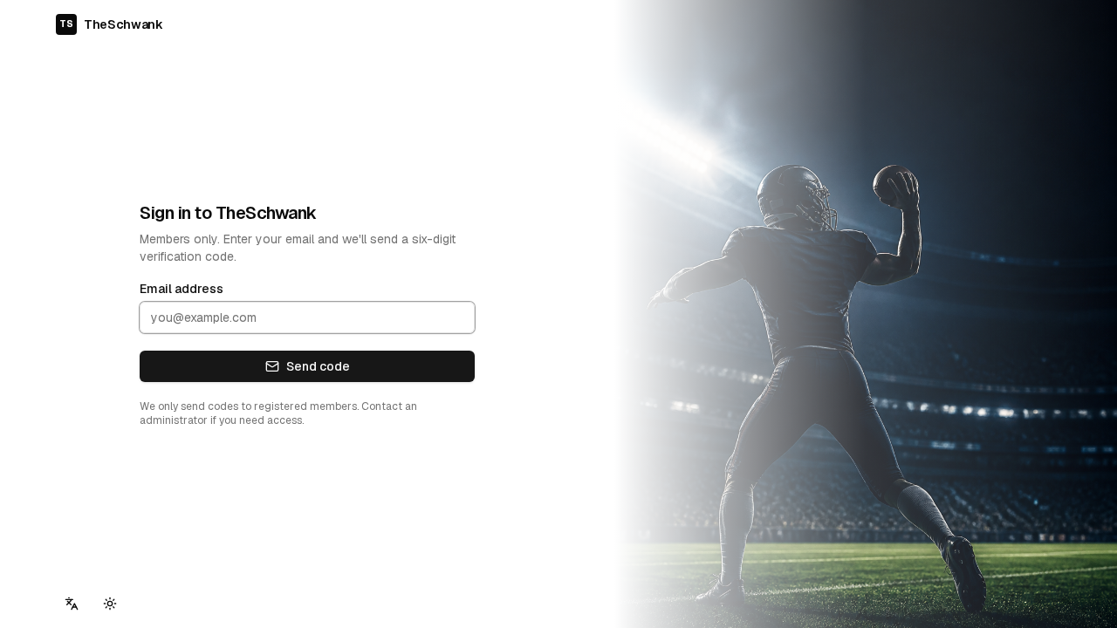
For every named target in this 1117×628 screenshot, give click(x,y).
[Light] (110, 603)
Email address (181, 289)
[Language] (71, 603)
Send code (318, 366)
